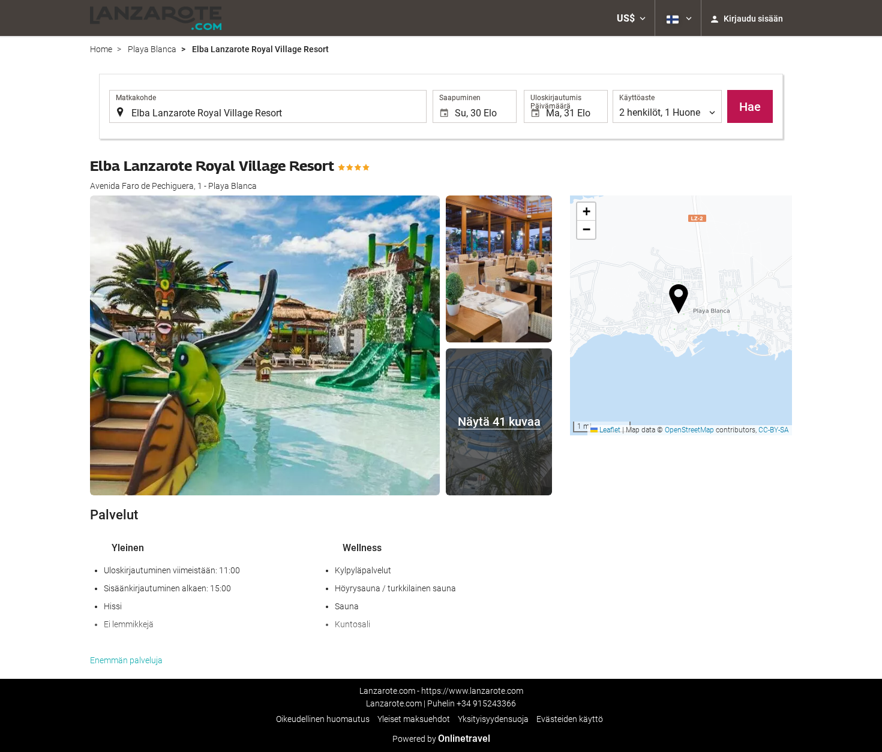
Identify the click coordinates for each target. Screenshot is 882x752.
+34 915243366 (486, 703)
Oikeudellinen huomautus (323, 719)
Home (101, 49)
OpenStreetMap (689, 430)
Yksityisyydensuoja (493, 719)
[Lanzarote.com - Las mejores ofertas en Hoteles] (155, 18)
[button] (631, 18)
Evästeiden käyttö (569, 719)
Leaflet (609, 430)
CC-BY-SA (773, 430)
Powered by (441, 739)
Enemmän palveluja (126, 660)
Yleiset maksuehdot (413, 719)
